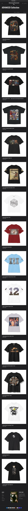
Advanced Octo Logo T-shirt (6, 217)
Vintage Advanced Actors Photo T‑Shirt (8, 336)
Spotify (3, 497)
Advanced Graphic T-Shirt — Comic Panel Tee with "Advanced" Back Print (13, 98)
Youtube (3, 495)
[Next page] (16, 489)
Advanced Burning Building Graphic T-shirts (9, 365)
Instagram (3, 500)
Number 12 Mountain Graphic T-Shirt (8, 306)
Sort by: (15, 12)
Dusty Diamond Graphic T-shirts (7, 395)
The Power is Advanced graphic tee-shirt (8, 128)
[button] (2, 3)
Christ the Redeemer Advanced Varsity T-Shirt (9, 276)
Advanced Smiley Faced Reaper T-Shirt (8, 425)
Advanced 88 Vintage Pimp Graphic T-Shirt (9, 187)
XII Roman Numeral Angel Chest (7, 247)
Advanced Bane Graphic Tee (6, 39)
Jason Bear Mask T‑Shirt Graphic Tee (8, 484)
